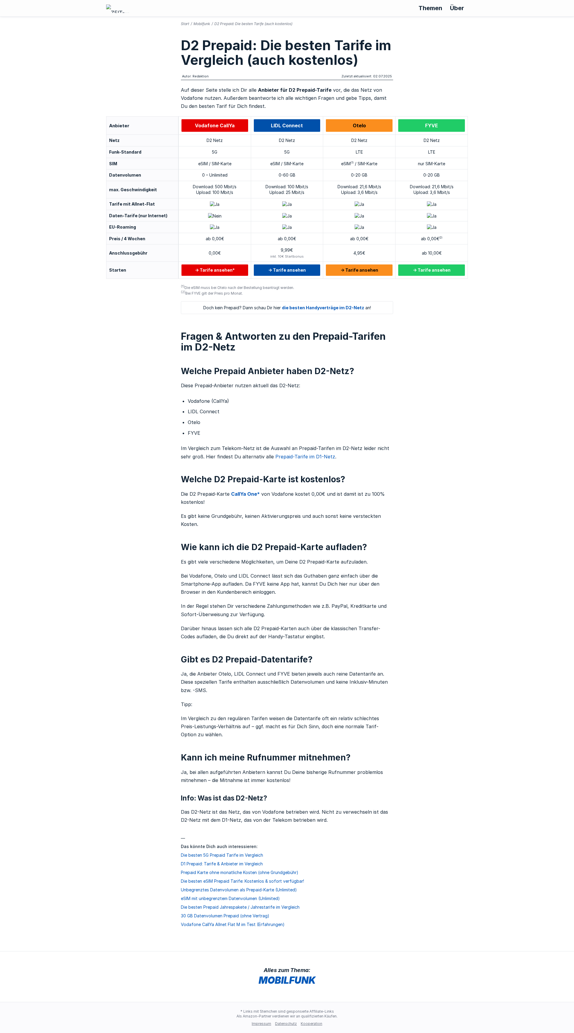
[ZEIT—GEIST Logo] (118, 8)
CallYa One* (245, 494)
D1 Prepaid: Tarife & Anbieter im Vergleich (222, 863)
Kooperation (311, 1023)
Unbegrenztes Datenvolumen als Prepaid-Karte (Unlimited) (239, 889)
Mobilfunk (201, 24)
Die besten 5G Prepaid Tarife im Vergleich (222, 855)
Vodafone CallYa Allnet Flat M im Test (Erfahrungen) (233, 924)
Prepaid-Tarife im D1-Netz (305, 457)
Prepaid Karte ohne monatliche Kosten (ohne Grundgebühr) (239, 872)
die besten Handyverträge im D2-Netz (323, 307)
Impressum (261, 1023)
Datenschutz (286, 1023)
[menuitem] (430, 8)
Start (185, 24)
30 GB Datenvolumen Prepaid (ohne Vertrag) (225, 915)
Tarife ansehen (289, 270)
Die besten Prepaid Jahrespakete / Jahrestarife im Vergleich (240, 907)
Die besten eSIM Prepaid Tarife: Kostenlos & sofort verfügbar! (242, 881)
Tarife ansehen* (217, 270)
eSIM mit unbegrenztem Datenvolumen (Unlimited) (230, 898)
